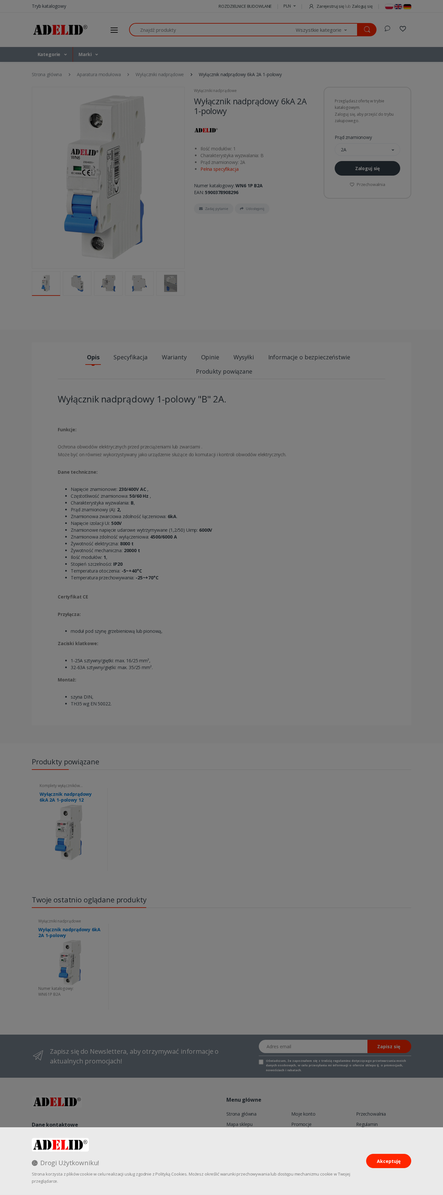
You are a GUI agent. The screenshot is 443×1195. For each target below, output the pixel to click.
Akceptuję (389, 1161)
